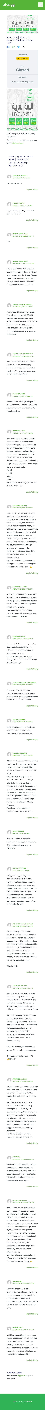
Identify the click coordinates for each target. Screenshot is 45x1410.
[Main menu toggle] (40, 4)
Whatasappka (17, 143)
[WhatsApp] (13, 47)
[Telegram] (18, 47)
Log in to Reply (32, 189)
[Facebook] (8, 47)
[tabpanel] (22, 117)
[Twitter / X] (23, 47)
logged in (21, 1376)
